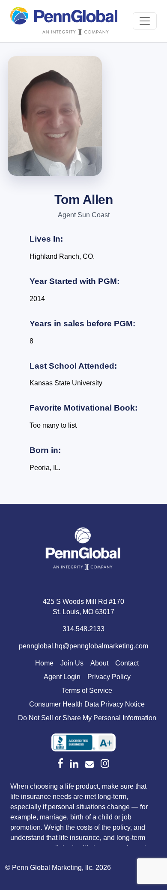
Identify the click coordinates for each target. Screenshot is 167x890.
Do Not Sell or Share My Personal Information (87, 717)
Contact (127, 663)
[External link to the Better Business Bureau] (83, 742)
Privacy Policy (109, 676)
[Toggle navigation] (145, 21)
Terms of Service (87, 690)
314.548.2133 (83, 629)
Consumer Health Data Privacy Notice (87, 704)
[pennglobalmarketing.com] (89, 764)
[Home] (83, 550)
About (99, 663)
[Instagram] (105, 763)
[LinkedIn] (74, 764)
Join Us (72, 663)
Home (44, 663)
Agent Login (62, 676)
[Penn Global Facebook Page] (60, 763)
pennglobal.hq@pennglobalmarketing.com (83, 646)
